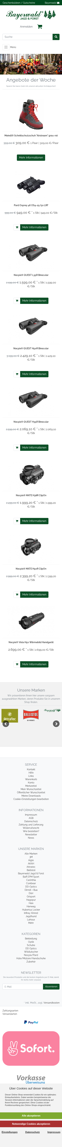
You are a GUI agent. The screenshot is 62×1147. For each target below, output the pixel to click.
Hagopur (31, 900)
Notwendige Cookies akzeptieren (31, 1123)
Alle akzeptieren (31, 1115)
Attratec (31, 867)
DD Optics (31, 948)
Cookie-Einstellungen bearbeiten (31, 799)
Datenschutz (31, 821)
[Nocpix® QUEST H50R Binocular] (31, 327)
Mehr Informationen (31, 157)
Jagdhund (31, 916)
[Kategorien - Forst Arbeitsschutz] (31, 64)
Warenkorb (31, 779)
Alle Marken (31, 853)
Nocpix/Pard (31, 955)
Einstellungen (10, 1132)
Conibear (31, 883)
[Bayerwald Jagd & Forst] (31, 15)
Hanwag (31, 906)
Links (31, 776)
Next (56, 64)
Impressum (31, 814)
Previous (5, 64)
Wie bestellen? (31, 831)
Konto (31, 782)
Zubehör (31, 961)
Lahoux (31, 919)
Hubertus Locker (31, 909)
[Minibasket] (39, 27)
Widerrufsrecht (31, 828)
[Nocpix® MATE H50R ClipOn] (31, 547)
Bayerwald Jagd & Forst (31, 873)
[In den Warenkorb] (17, 227)
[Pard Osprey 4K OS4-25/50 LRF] (31, 184)
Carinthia (31, 880)
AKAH (31, 863)
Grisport (31, 896)
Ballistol (31, 870)
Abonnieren (51, 986)
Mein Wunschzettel (31, 789)
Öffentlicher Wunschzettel (31, 792)
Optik (31, 942)
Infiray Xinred (31, 913)
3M (31, 857)
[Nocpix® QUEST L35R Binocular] (31, 254)
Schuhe (31, 945)
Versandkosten (51, 1002)
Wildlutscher (31, 951)
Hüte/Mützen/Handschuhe (31, 958)
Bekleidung (31, 938)
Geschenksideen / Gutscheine (19, 2)
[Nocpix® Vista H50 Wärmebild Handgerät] (31, 621)
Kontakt (31, 769)
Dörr (31, 893)
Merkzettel (31, 786)
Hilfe (31, 772)
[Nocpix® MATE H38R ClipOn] (31, 474)
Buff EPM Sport (31, 876)
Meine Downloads (31, 795)
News (31, 838)
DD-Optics (31, 886)
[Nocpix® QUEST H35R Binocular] (31, 400)
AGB (31, 818)
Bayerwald (51, 2)
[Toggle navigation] (5, 47)
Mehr (31, 923)
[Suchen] (56, 37)
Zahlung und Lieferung (31, 824)
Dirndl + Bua (31, 890)
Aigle (31, 860)
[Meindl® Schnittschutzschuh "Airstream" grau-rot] (31, 114)
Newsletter (31, 834)
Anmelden (26, 26)
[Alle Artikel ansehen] (10, 716)
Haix (31, 903)
